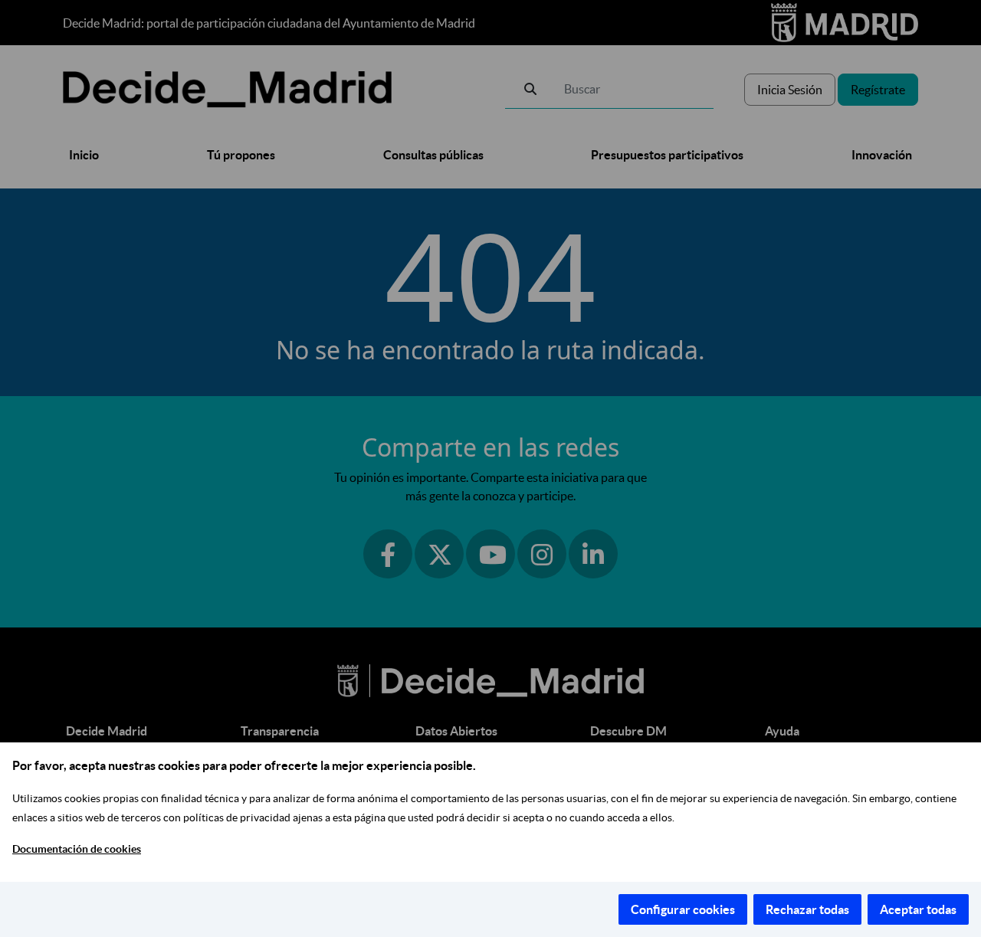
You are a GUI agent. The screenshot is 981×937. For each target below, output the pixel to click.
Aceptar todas (918, 909)
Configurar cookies (683, 909)
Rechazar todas (807, 909)
